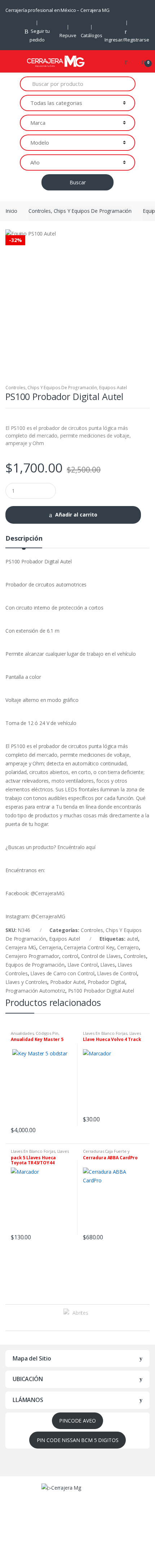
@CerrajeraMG (48, 893)
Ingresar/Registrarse (127, 39)
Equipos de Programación (35, 964)
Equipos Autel (113, 387)
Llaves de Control (117, 973)
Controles (135, 956)
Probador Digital (106, 982)
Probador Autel (67, 982)
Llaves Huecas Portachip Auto (112, 1035)
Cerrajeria (50, 947)
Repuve (67, 35)
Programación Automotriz (35, 990)
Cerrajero (128, 947)
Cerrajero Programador (32, 956)
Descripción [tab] (23, 538)
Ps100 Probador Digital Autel (101, 990)
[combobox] (78, 83)
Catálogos (91, 35)
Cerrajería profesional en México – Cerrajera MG (57, 10)
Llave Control (82, 964)
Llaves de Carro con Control (62, 973)
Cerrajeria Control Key (89, 947)
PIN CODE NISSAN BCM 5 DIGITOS (78, 1440)
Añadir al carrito (76, 514)
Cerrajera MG (20, 947)
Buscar (78, 182)
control (70, 956)
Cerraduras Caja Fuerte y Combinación (106, 1153)
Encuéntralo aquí (76, 847)
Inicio (11, 210)
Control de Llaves (101, 956)
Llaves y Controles (26, 982)
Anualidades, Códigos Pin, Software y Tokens (35, 1035)
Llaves (107, 964)
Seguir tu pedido (40, 35)
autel (132, 938)
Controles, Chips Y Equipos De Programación (80, 210)
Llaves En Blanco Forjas (105, 1033)
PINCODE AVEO (77, 1420)
